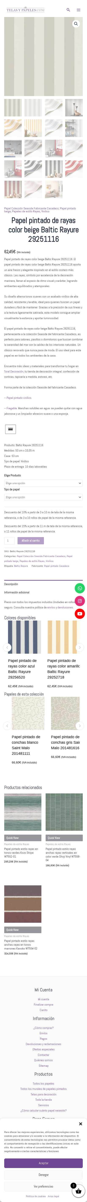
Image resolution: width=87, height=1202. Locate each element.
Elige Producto (12, 475)
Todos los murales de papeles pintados (43, 1089)
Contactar (43, 1055)
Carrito (44, 1010)
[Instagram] (80, 601)
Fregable (12, 408)
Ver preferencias (43, 1186)
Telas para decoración (43, 1094)
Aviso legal (53, 1196)
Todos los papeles (43, 1083)
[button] (81, 1124)
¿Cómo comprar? (43, 1028)
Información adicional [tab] (16, 592)
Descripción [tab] (11, 584)
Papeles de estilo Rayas (26, 211)
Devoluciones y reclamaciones (43, 1044)
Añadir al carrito (31, 540)
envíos (51, 607)
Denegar (44, 1175)
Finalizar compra (43, 1004)
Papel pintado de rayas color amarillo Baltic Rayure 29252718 (63, 669)
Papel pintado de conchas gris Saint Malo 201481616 (63, 742)
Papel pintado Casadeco (56, 566)
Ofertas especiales (44, 1049)
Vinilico (45, 211)
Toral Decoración (13, 371)
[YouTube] (80, 614)
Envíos (44, 1033)
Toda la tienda (43, 1100)
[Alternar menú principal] (79, 10)
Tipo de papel (12, 489)
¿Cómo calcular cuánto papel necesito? (43, 1110)
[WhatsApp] (80, 588)
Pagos (43, 1039)
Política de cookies (36, 1196)
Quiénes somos (43, 1060)
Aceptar (43, 1163)
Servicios (43, 1105)
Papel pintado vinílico (19, 398)
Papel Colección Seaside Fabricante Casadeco (31, 208)
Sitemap (44, 1066)
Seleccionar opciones (18, 869)
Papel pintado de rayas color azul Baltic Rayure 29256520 (21, 669)
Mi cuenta (43, 999)
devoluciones (65, 607)
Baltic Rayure (21, 566)
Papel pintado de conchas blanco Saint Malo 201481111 (22, 745)
